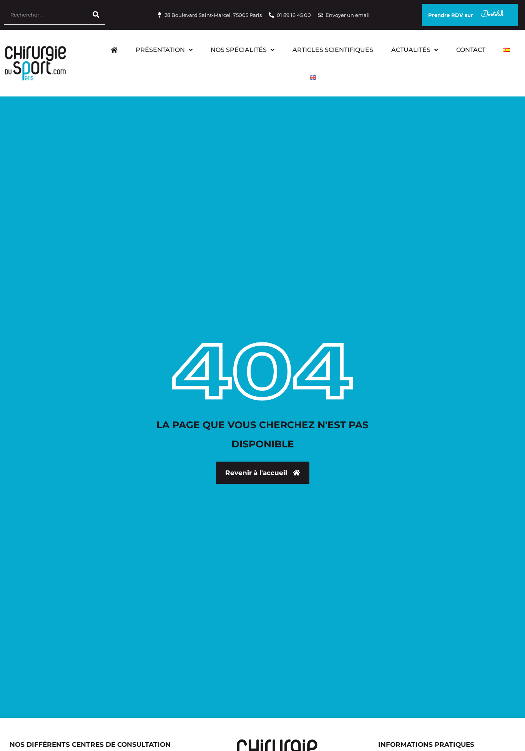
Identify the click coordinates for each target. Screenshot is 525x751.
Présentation (160, 49)
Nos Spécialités (239, 49)
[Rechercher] (95, 14)
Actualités (410, 49)
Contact (470, 49)
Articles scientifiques (332, 49)
